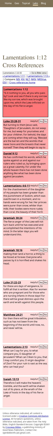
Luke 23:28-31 (12, 121)
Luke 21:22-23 (12, 282)
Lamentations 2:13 (15, 347)
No (45, 121)
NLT (28, 79)
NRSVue (41, 79)
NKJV (33, 79)
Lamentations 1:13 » (38, 76)
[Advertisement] (26, 30)
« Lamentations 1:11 (14, 76)
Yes (41, 121)
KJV (22, 79)
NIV (18, 79)
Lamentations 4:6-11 (16, 185)
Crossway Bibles (13, 427)
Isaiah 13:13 (11, 379)
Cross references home (22, 82)
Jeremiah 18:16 (12, 250)
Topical (26, 3)
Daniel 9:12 (10, 153)
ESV (5, 82)
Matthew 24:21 (13, 314)
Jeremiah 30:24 (12, 218)
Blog (43, 3)
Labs (35, 3)
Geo (17, 3)
